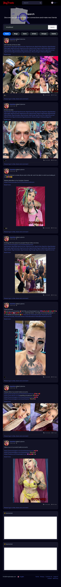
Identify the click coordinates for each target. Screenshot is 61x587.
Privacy (42, 576)
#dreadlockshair (30, 316)
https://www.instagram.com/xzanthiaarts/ (16, 399)
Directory (55, 578)
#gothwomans (24, 48)
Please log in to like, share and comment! (16, 99)
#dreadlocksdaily (9, 316)
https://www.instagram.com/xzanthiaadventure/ (18, 244)
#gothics (44, 46)
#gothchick (38, 46)
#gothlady (44, 48)
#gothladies (8, 50)
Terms (37, 576)
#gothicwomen (40, 50)
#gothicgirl (32, 50)
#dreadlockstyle (47, 314)
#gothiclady (51, 48)
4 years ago (12, 40)
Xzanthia (12, 39)
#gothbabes (51, 46)
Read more (7, 54)
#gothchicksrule (17, 52)
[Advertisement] (30, 528)
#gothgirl (14, 46)
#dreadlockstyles (36, 314)
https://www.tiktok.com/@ (12, 395)
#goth (39, 48)
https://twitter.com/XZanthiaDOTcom (15, 454)
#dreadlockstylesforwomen (43, 316)
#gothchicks (33, 48)
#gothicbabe (24, 50)
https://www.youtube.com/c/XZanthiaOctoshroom (19, 182)
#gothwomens (15, 48)
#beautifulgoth (36, 52)
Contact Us (49, 576)
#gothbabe (7, 46)
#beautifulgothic (46, 52)
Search (52, 27)
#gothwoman (30, 46)
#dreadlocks (27, 314)
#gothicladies (16, 50)
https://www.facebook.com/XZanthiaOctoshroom (19, 394)
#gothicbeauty (26, 52)
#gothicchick (8, 52)
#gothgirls (7, 48)
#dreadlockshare (20, 316)
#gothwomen (21, 46)
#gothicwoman (50, 50)
